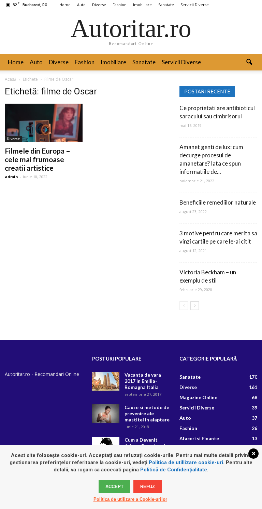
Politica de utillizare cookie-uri (186, 462)
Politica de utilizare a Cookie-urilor (130, 499)
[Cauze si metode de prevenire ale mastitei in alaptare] (105, 413)
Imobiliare (142, 4)
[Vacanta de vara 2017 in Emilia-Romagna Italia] (105, 381)
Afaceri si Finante (199, 438)
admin (11, 176)
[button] (249, 62)
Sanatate (166, 4)
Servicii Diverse (194, 4)
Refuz (147, 486)
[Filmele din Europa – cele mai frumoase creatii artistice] (44, 123)
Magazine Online (198, 397)
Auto (81, 4)
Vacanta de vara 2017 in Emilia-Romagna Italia (143, 381)
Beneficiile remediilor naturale (217, 202)
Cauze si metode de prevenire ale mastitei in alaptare (147, 413)
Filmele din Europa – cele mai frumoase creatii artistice (37, 159)
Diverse (99, 4)
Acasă (10, 79)
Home (65, 4)
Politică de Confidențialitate (173, 470)
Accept (114, 486)
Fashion (120, 4)
